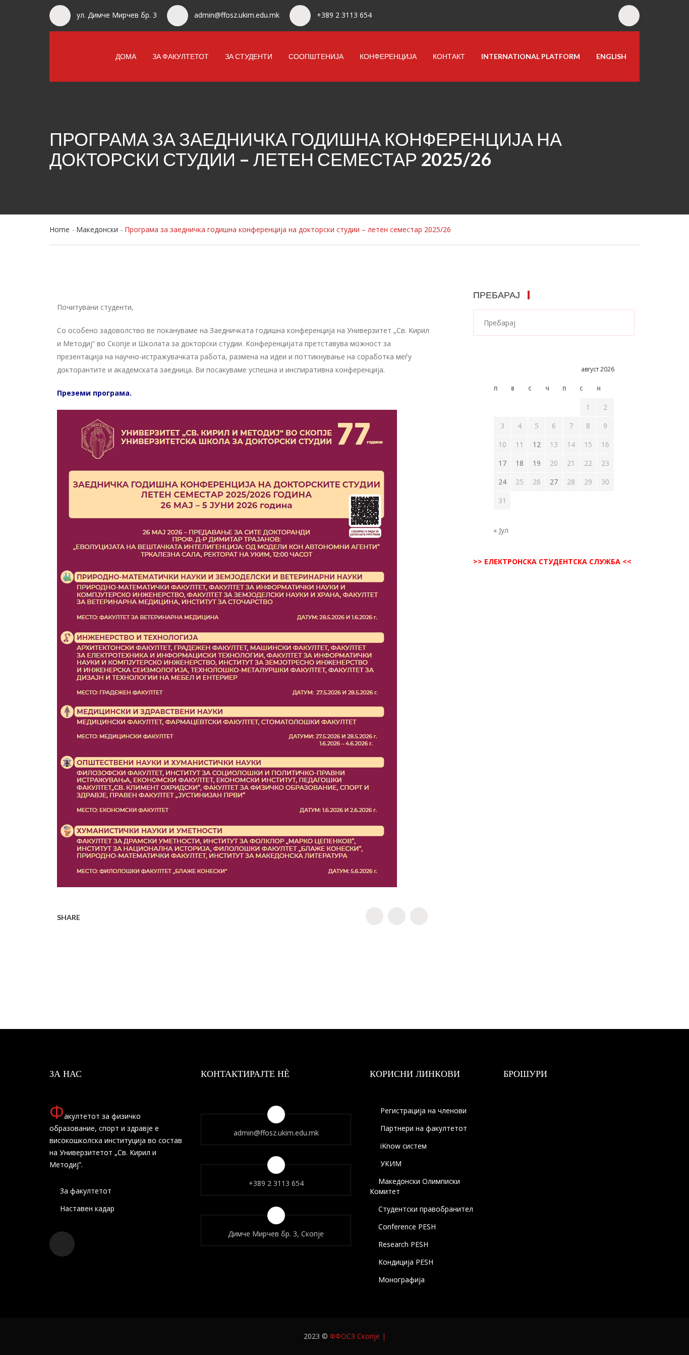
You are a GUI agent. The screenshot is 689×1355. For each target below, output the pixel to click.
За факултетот (180, 56)
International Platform (530, 56)
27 (554, 481)
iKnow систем (402, 1146)
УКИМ (389, 1163)
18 (519, 463)
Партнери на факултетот (422, 1128)
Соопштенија (316, 56)
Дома (126, 56)
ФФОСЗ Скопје (355, 1336)
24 (502, 481)
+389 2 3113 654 (344, 15)
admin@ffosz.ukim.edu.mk (236, 15)
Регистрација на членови (422, 1110)
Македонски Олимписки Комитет (415, 1186)
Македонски (97, 229)
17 (502, 463)
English (611, 56)
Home (59, 229)
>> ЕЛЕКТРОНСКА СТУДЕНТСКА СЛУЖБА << (552, 561)
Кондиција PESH (405, 1262)
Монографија (401, 1279)
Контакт (449, 56)
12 (537, 444)
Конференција (388, 56)
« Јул (500, 530)
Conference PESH (407, 1226)
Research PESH (403, 1244)
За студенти (248, 56)
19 (537, 463)
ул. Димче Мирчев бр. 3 (117, 15)
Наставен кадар (86, 1208)
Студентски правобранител (425, 1209)
